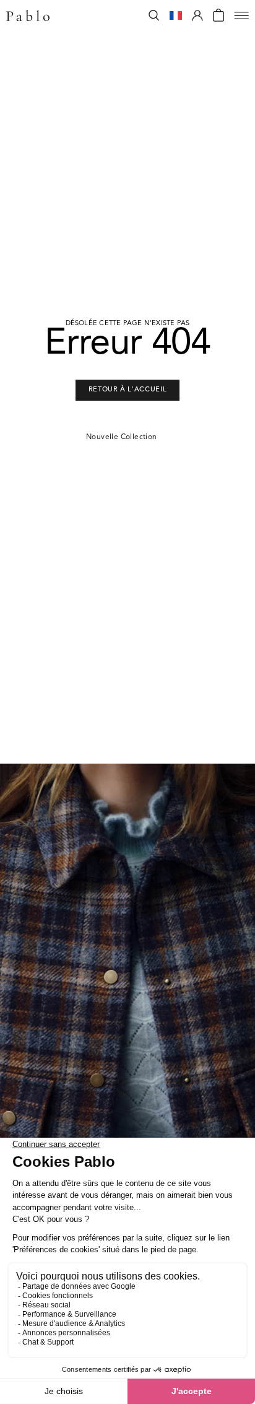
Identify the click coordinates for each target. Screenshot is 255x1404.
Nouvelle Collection (121, 437)
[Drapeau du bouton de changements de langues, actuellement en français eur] (176, 15)
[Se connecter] (197, 15)
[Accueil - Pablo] (28, 15)
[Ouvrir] (241, 15)
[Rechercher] (154, 15)
